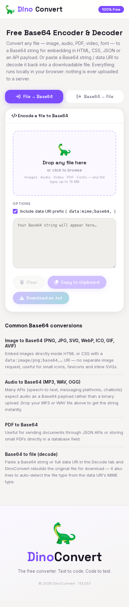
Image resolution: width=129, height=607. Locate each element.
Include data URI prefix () (68, 211)
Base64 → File (98, 96)
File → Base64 (37, 96)
